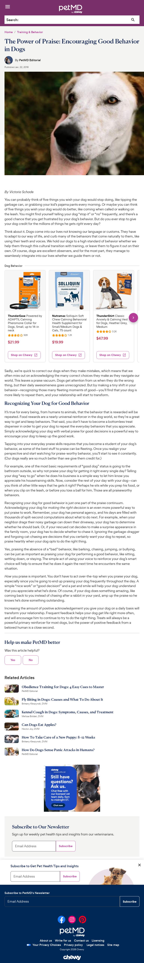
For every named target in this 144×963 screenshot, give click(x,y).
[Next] (133, 317)
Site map (113, 945)
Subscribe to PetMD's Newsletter (27, 893)
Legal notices (95, 945)
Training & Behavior (30, 32)
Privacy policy (73, 945)
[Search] (133, 19)
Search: (12, 19)
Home (8, 32)
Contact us (81, 940)
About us (46, 940)
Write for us (63, 940)
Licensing (98, 940)
